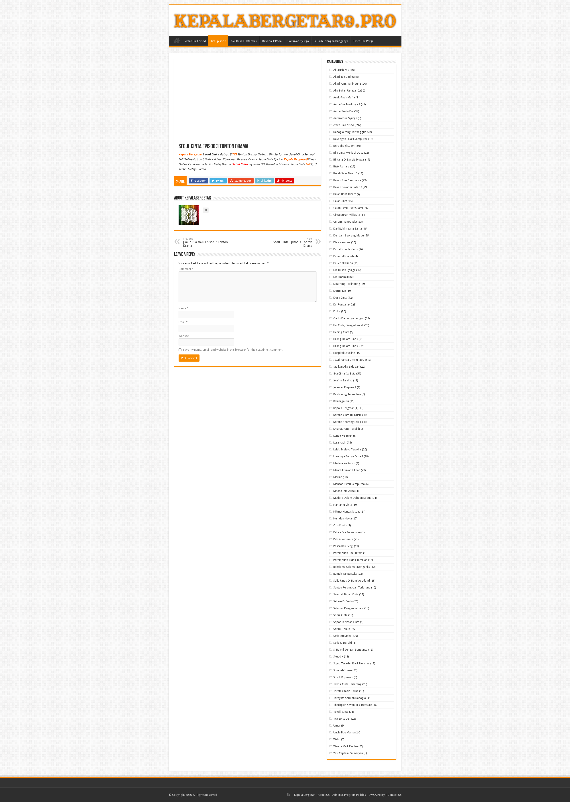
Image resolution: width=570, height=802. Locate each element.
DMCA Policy (377, 794)
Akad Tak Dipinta (344, 76)
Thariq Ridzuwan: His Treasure (352, 704)
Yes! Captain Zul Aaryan (348, 753)
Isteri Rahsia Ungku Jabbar (350, 359)
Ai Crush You (341, 69)
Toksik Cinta (340, 711)
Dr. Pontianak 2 (342, 304)
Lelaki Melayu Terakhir (347, 449)
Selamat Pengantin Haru (348, 608)
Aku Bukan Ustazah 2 (244, 41)
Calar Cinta (340, 201)
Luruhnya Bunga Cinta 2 (348, 456)
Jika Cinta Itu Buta (344, 373)
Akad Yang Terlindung (347, 83)
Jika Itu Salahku (342, 380)
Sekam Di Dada (343, 601)
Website (184, 336)
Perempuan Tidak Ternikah (350, 560)
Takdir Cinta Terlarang (347, 684)
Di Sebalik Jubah (343, 256)
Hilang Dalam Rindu (345, 339)
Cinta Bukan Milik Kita (346, 214)
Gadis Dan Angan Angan (348, 318)
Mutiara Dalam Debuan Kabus (352, 497)
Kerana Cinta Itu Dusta (347, 415)
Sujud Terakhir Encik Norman (351, 663)
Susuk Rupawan (343, 677)
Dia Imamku (341, 277)
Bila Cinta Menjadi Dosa (348, 152)
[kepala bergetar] (285, 19)
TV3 (234, 154)
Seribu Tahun (341, 629)
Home (177, 40)
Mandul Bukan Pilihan (346, 470)
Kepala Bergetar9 (295, 159)
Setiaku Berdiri (342, 642)
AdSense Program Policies (349, 794)
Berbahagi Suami (344, 145)
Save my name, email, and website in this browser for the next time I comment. (233, 349)
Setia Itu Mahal (342, 635)
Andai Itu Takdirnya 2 (346, 104)
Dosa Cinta (340, 297)
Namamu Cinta (342, 504)
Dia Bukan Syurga (298, 41)
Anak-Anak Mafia (344, 97)
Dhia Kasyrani (341, 242)
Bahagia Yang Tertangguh (349, 132)
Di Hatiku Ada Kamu (345, 249)
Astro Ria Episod (195, 41)
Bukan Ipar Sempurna (347, 180)
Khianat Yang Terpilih (346, 428)
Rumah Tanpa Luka (345, 573)
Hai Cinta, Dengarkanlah (348, 325)
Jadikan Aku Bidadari (346, 366)
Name (183, 308)
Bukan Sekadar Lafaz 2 (347, 187)
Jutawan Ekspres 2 (344, 387)
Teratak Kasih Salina (345, 691)
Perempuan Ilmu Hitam (347, 553)
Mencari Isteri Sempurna (349, 484)
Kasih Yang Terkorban (347, 394)
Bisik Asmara (341, 166)
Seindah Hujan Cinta (345, 594)
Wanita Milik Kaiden (345, 746)
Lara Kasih (339, 442)
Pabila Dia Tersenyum (347, 532)
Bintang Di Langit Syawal (348, 159)
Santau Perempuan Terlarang (351, 587)
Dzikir (336, 311)
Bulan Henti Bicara (344, 194)
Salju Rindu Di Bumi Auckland (351, 580)
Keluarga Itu (341, 401)
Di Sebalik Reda (272, 41)
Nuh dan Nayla (342, 518)
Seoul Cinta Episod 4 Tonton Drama (292, 242)
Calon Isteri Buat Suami (348, 208)
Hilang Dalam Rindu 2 (346, 346)
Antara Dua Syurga (345, 118)
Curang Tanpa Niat (345, 221)
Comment (186, 269)
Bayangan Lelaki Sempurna (350, 138)
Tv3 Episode (218, 41)
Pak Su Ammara (343, 539)
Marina (337, 477)
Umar (336, 725)
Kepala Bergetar (343, 408)
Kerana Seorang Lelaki (347, 421)
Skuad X (338, 656)
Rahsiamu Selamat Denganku (351, 566)
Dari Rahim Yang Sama (347, 228)
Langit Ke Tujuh (342, 435)
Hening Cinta (341, 332)
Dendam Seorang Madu (348, 235)
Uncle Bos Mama (344, 732)
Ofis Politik (340, 525)
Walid (336, 739)
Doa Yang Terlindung (346, 283)
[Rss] (288, 794)
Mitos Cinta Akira (344, 491)
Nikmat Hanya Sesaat (346, 511)
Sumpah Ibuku (342, 670)
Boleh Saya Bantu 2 (345, 173)
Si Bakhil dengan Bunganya (331, 41)
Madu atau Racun (344, 463)
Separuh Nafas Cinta (346, 622)
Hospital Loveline (344, 352)
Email (183, 322)
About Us (324, 794)
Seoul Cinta (340, 615)
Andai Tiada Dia (343, 111)
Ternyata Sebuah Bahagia (349, 698)
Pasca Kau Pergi (363, 41)
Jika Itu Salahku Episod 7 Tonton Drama (205, 242)
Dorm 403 (339, 290)
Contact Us (394, 794)
